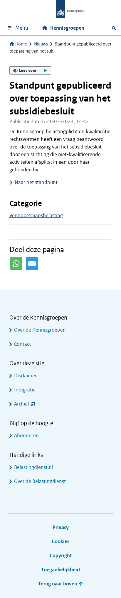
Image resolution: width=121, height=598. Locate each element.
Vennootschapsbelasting (36, 215)
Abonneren (26, 436)
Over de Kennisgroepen (40, 330)
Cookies (61, 541)
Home (21, 44)
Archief (21, 404)
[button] (30, 70)
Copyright (61, 556)
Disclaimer (25, 376)
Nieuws (41, 44)
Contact (22, 344)
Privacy (61, 527)
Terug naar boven (58, 584)
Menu (21, 28)
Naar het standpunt (36, 182)
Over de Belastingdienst (40, 481)
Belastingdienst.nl (33, 467)
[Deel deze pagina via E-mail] (32, 263)
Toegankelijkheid (60, 570)
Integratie (25, 390)
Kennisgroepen (67, 28)
